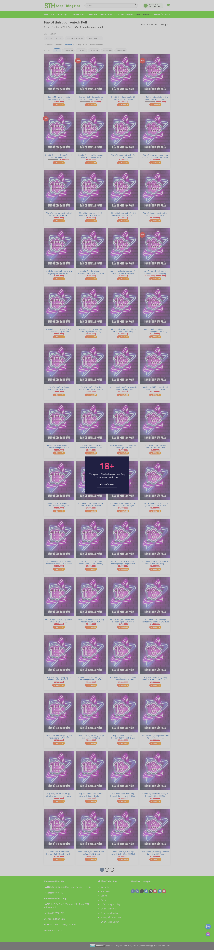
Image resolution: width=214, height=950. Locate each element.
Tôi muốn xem (107, 484)
